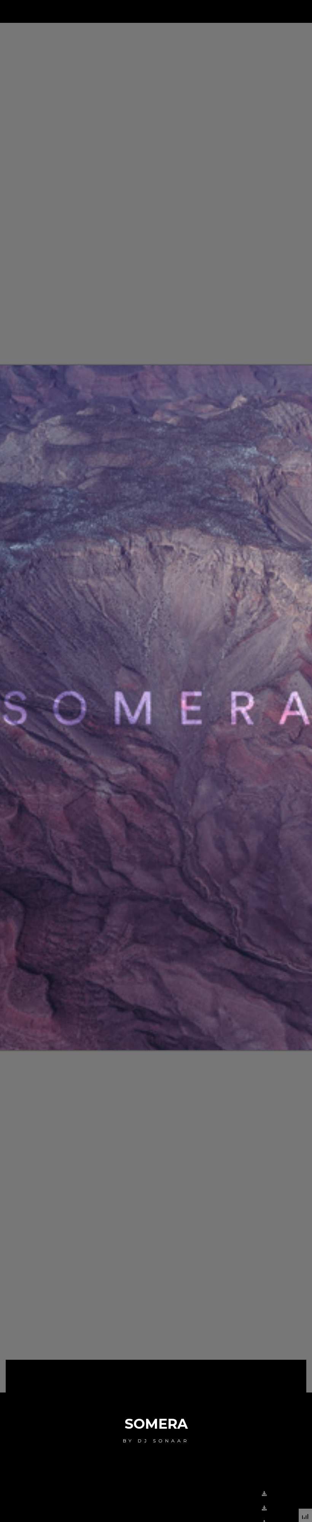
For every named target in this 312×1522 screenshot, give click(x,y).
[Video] (254, 1508)
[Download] (266, 1493)
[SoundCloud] (254, 1493)
